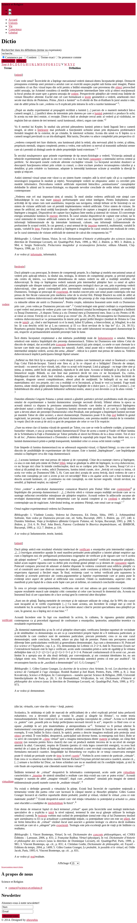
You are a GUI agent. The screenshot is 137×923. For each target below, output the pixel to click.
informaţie (36, 254)
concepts (98, 834)
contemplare (124, 489)
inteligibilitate (55, 803)
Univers (13, 22)
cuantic (76, 755)
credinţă (112, 498)
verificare (7, 620)
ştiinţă (18, 74)
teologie (19, 266)
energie (54, 215)
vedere (5, 304)
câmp (47, 738)
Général (13, 32)
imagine (92, 225)
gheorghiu (32, 919)
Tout (4, 64)
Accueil (13, 19)
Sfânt (62, 463)
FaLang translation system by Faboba (12, 867)
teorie (88, 96)
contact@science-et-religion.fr (25, 887)
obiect (118, 87)
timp (37, 228)
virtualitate (8, 781)
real (114, 415)
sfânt (126, 818)
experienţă (62, 291)
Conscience (15, 29)
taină (25, 322)
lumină (98, 113)
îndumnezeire (105, 338)
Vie (10, 26)
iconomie (61, 344)
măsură (57, 199)
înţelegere (42, 129)
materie (103, 738)
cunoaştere (96, 158)
